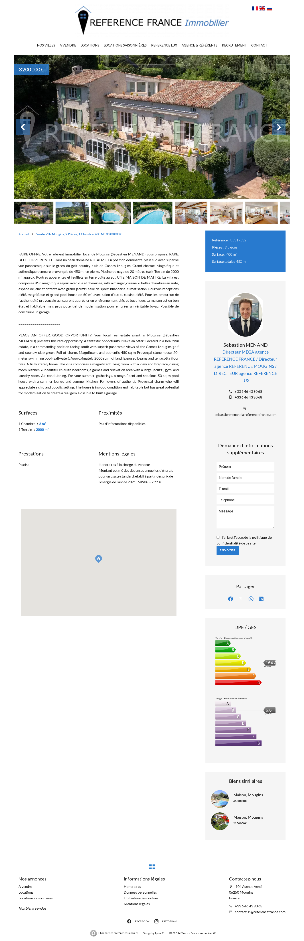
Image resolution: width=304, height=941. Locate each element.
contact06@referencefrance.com (260, 912)
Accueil (23, 234)
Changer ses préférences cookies (118, 933)
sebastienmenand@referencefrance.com (245, 414)
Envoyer (228, 550)
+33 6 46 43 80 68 (248, 391)
